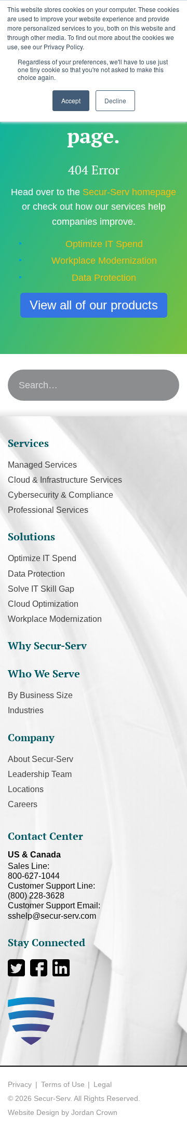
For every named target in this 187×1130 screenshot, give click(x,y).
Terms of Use (63, 1084)
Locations (26, 789)
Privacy (20, 1084)
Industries (26, 710)
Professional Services (48, 510)
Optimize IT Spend (104, 244)
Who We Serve (44, 673)
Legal (103, 1084)
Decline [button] (115, 100)
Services (28, 443)
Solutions (31, 536)
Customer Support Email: (54, 910)
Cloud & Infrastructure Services (65, 479)
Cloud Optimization (43, 604)
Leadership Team (40, 774)
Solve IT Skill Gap (41, 588)
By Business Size (40, 695)
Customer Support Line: (51, 890)
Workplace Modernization (104, 260)
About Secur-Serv (40, 759)
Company (31, 737)
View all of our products (94, 305)
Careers (22, 804)
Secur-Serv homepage (129, 192)
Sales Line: (34, 871)
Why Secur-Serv (47, 645)
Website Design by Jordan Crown (62, 1112)
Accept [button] (71, 100)
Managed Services (42, 464)
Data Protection (104, 278)
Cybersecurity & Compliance (60, 495)
